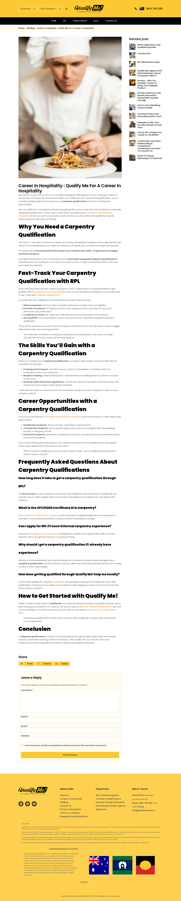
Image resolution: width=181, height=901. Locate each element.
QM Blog (30, 28)
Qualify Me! (48, 195)
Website (25, 735)
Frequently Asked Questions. (74, 816)
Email (24, 726)
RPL (64, 21)
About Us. (64, 795)
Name (25, 716)
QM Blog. (64, 802)
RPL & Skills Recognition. (108, 795)
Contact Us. (66, 805)
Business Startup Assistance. (110, 802)
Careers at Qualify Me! (71, 798)
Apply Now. (101, 809)
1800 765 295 (145, 803)
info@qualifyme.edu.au (143, 810)
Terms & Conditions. (70, 812)
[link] (89, 8)
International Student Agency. (111, 805)
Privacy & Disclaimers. (71, 809)
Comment (27, 690)
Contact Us (111, 21)
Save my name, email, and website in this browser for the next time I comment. (66, 745)
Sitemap (101, 896)
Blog (96, 21)
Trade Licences (80, 21)
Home (53, 21)
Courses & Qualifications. (108, 798)
